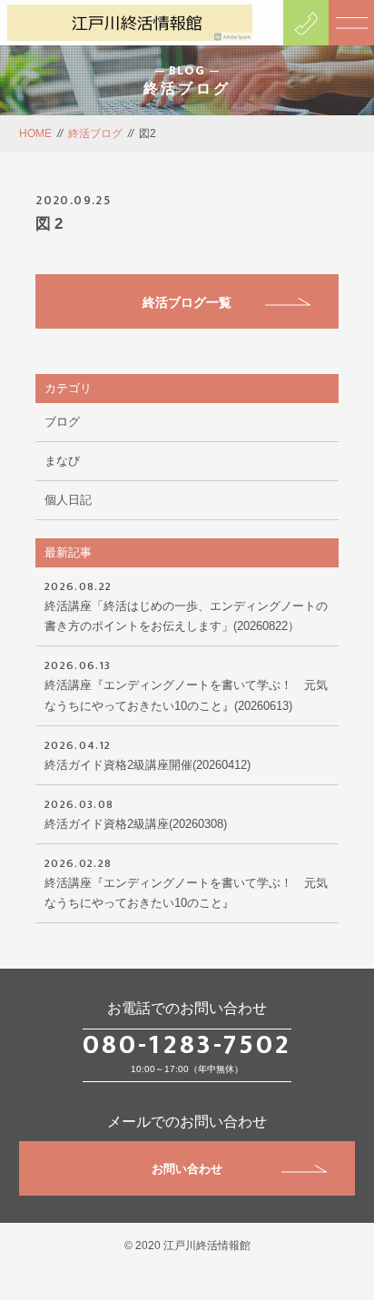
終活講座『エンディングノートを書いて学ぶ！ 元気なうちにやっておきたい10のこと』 (186, 881)
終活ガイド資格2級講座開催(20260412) (147, 753)
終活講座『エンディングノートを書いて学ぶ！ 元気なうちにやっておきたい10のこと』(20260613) (186, 683)
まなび (62, 461)
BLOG (187, 70)
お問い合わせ (187, 1169)
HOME (35, 133)
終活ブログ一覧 (187, 302)
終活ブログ (95, 133)
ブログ (62, 421)
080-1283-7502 (187, 1045)
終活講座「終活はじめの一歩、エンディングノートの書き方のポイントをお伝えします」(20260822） (186, 604)
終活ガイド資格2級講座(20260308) (135, 812)
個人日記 (68, 500)
